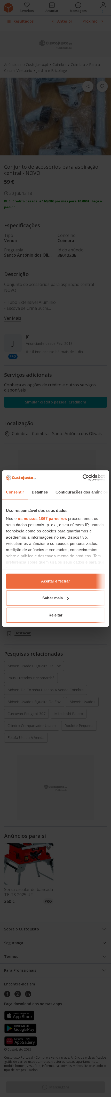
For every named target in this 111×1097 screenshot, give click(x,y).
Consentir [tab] (15, 492)
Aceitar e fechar (55, 581)
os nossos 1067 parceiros (42, 518)
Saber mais (52, 598)
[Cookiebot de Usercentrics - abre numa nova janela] (82, 477)
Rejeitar (56, 615)
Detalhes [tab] (40, 492)
